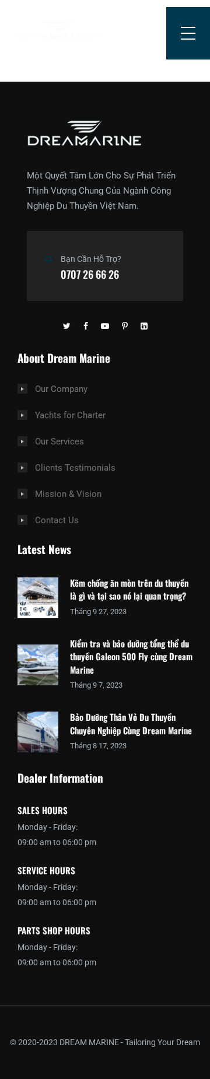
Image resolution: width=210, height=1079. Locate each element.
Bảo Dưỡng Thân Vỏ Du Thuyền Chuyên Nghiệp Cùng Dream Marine (131, 723)
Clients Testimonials (75, 468)
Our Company (61, 389)
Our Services (59, 441)
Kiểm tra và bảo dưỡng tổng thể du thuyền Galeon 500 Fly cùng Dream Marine (131, 656)
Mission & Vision (68, 494)
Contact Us (57, 520)
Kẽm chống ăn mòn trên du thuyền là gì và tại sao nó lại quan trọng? (129, 589)
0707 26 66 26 (90, 274)
